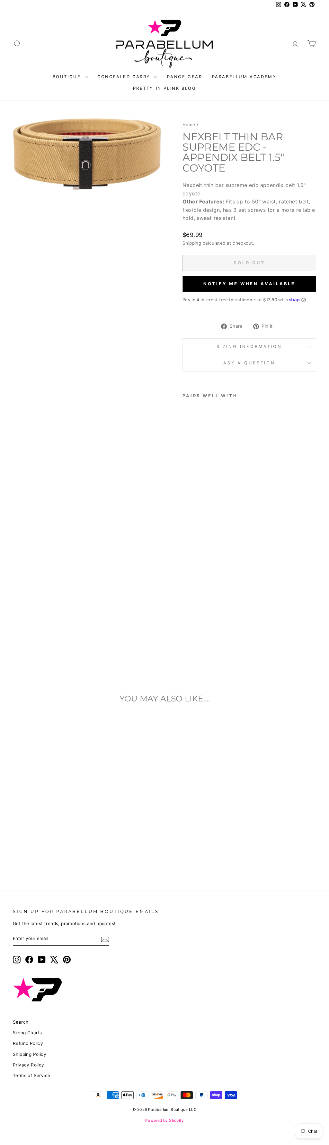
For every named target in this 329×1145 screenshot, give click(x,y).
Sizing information (249, 346)
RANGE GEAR (184, 76)
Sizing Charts (27, 1032)
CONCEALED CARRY (125, 76)
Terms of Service (31, 1075)
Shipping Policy (29, 1054)
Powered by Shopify (164, 1120)
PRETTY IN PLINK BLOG (164, 88)
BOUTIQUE (68, 76)
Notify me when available (249, 283)
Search (20, 1022)
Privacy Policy (28, 1064)
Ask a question (249, 363)
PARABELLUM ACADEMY (244, 76)
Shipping (191, 243)
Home (188, 124)
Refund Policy (28, 1043)
